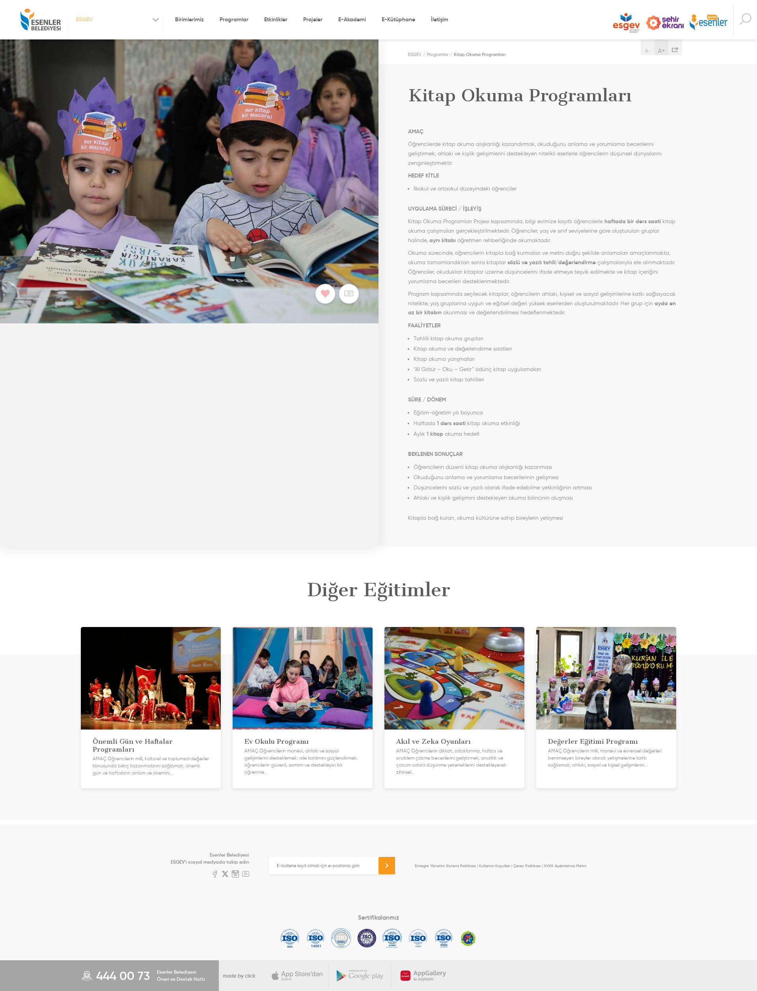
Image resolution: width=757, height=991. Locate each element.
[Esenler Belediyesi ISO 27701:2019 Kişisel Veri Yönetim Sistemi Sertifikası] (367, 938)
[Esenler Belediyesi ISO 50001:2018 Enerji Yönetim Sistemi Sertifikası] (444, 938)
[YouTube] (245, 874)
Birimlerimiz (189, 19)
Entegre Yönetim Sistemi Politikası (445, 865)
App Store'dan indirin (297, 975)
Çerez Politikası (527, 865)
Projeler (313, 19)
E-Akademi (352, 19)
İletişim (439, 19)
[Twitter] (225, 874)
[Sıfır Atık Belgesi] (468, 938)
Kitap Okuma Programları (480, 54)
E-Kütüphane (398, 19)
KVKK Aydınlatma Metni (565, 865)
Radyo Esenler (708, 23)
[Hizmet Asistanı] (745, 20)
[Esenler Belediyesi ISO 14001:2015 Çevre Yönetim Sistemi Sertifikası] (315, 938)
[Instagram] (235, 874)
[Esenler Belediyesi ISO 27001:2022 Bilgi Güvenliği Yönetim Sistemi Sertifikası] (341, 938)
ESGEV (626, 23)
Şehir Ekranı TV (665, 23)
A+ (661, 50)
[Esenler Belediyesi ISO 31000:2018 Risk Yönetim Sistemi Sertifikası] (392, 938)
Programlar (234, 19)
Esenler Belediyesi (41, 20)
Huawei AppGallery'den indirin (423, 975)
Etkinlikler (275, 19)
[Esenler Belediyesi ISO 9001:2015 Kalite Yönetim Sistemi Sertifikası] (290, 938)
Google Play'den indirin (360, 975)
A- (648, 51)
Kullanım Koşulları (494, 865)
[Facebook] (214, 874)
